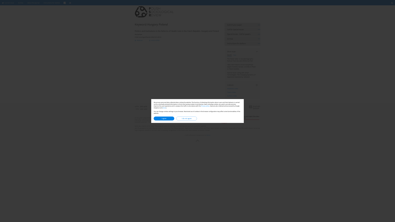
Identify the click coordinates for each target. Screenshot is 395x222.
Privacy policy (205, 106)
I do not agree (187, 118)
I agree (164, 118)
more (164, 108)
